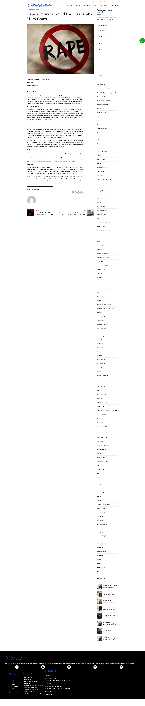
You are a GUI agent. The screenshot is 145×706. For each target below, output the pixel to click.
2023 (98, 124)
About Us (69, 5)
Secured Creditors (101, 481)
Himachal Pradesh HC (102, 289)
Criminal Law (28, 677)
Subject (98, 43)
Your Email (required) (102, 36)
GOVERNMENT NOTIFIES (103, 265)
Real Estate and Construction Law (33, 693)
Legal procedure (101, 359)
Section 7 (99, 477)
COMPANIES (100, 183)
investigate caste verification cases (105, 308)
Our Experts (87, 5)
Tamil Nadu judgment (102, 524)
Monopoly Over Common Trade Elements (107, 410)
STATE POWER (101, 500)
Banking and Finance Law (31, 689)
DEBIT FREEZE (101, 202)
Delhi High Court (101, 206)
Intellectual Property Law (31, 691)
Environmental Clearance (103, 234)
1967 (98, 116)
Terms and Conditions (16, 692)
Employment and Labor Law (32, 687)
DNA (98, 218)
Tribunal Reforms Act (102, 543)
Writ (98, 571)
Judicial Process (101, 332)
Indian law (99, 300)
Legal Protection (101, 363)
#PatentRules (100, 108)
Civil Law (27, 683)
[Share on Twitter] (76, 192)
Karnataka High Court (102, 336)
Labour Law (99, 347)
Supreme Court (100, 516)
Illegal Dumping (101, 296)
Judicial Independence (102, 328)
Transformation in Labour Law (104, 539)
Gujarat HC (99, 273)
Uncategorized (33, 9)
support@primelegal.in (52, 691)
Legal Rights (100, 367)
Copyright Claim (101, 191)
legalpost (99, 371)
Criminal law (100, 198)
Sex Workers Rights (102, 492)
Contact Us (103, 5)
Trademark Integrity (102, 536)
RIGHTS (99, 465)
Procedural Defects (102, 457)
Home (61, 5)
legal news (99, 355)
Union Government (101, 551)
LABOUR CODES (101, 343)
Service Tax (99, 488)
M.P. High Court (101, 390)
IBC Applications (101, 292)
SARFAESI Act (100, 469)
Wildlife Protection (101, 567)
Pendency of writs (101, 430)
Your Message (100, 49)
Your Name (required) (102, 30)
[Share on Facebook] (73, 192)
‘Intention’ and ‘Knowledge (103, 89)
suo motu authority (101, 512)
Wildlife (99, 563)
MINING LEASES (101, 406)
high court (99, 277)
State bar (99, 496)
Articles (99, 140)
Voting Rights (100, 555)
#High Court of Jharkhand (103, 100)
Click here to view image (33, 189)
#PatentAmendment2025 (103, 104)
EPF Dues (99, 241)
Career (12, 688)
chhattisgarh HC (101, 171)
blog (98, 143)
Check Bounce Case (101, 167)
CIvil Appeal (100, 175)
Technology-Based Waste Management (106, 528)
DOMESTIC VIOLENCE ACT (104, 222)
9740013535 (49, 695)
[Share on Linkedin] (78, 192)
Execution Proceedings (102, 245)
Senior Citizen (100, 485)
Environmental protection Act (104, 238)
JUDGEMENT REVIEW (102, 324)
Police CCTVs (100, 441)
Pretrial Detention (101, 449)
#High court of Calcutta (103, 96)
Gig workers (100, 261)
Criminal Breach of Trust (103, 194)
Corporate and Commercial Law (33, 681)
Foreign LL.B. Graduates (103, 253)
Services (78, 5)
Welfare (99, 559)
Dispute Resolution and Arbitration (34, 685)
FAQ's (12, 680)
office (98, 418)
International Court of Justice (104, 304)
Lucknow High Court (102, 387)
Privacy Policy (14, 686)
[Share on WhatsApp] (81, 192)
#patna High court (101, 112)
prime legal (99, 453)
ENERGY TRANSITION (102, 226)
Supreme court (100, 520)
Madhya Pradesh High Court (104, 394)
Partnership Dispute (102, 426)
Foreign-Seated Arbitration (103, 257)
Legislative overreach (102, 375)
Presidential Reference (102, 445)
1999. (98, 120)
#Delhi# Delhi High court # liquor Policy (107, 92)
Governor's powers (101, 269)
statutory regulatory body (103, 504)
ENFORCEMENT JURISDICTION (105, 230)
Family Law (28, 679)
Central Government (102, 159)
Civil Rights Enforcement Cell (104, 179)
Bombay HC (100, 147)
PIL (97, 434)
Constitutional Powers (102, 187)
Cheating (99, 163)
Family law (99, 249)
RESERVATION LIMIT (102, 461)
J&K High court (100, 320)
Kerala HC (99, 339)
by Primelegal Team (43, 23)
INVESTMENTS (101, 316)
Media (12, 690)
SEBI (98, 473)
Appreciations (100, 132)
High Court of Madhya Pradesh (104, 285)
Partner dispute (101, 422)
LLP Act (99, 383)
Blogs (94, 5)
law (97, 351)
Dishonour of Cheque (102, 214)
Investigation (100, 312)
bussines (99, 155)
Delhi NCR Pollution (102, 210)
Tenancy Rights (100, 532)
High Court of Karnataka (103, 281)
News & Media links (101, 414)
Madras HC (99, 398)
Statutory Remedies (102, 508)
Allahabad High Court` (102, 128)
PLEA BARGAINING (102, 437)
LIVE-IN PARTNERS (102, 379)
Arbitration (99, 136)
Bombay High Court (102, 151)
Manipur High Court (102, 402)
